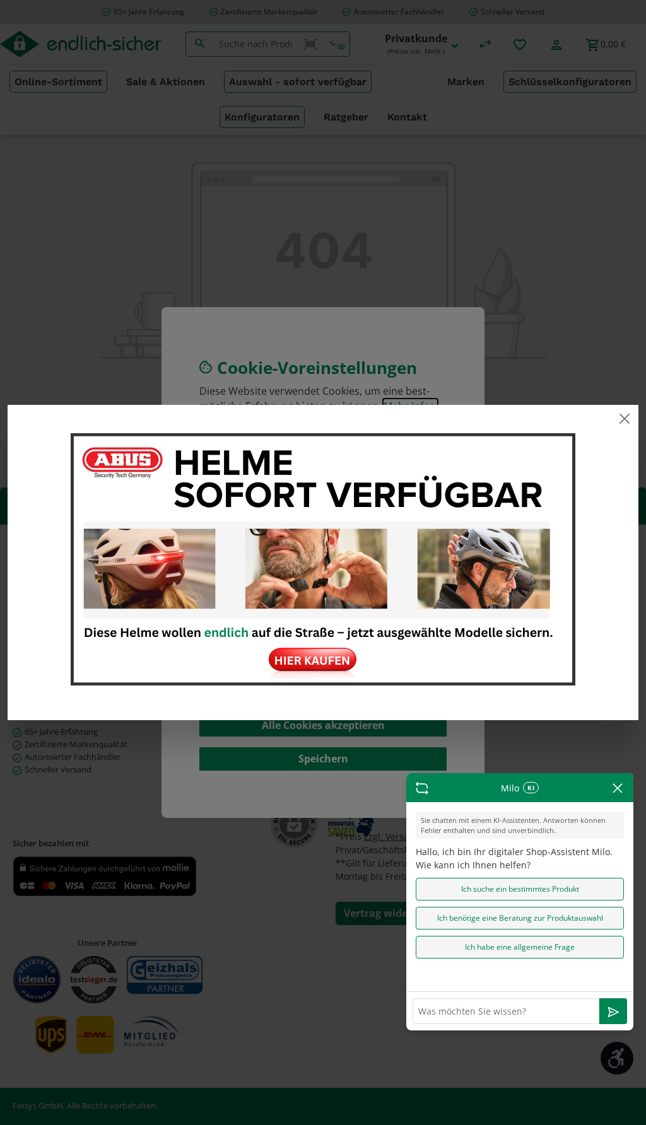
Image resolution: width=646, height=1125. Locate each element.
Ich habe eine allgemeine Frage (520, 946)
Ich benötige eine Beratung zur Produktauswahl (520, 917)
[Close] (623, 418)
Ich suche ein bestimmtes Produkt (520, 888)
